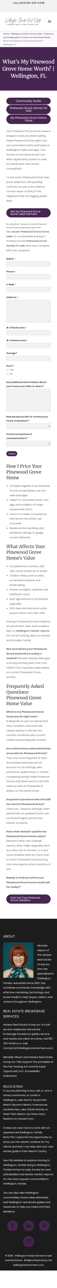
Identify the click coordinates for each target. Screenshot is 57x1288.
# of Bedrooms (16, 327)
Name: (11, 258)
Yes (12, 369)
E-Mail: (11, 284)
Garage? (11, 353)
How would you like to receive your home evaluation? (27, 418)
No (11, 374)
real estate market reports (36, 1174)
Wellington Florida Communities (26, 33)
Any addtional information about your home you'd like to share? (26, 384)
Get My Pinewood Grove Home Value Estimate (25, 213)
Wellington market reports (33, 631)
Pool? (10, 366)
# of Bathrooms (17, 340)
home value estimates (34, 1197)
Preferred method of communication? (19, 436)
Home (6, 33)
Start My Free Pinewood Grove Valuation (25, 899)
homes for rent (41, 1169)
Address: (12, 297)
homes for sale (21, 1169)
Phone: (11, 271)
